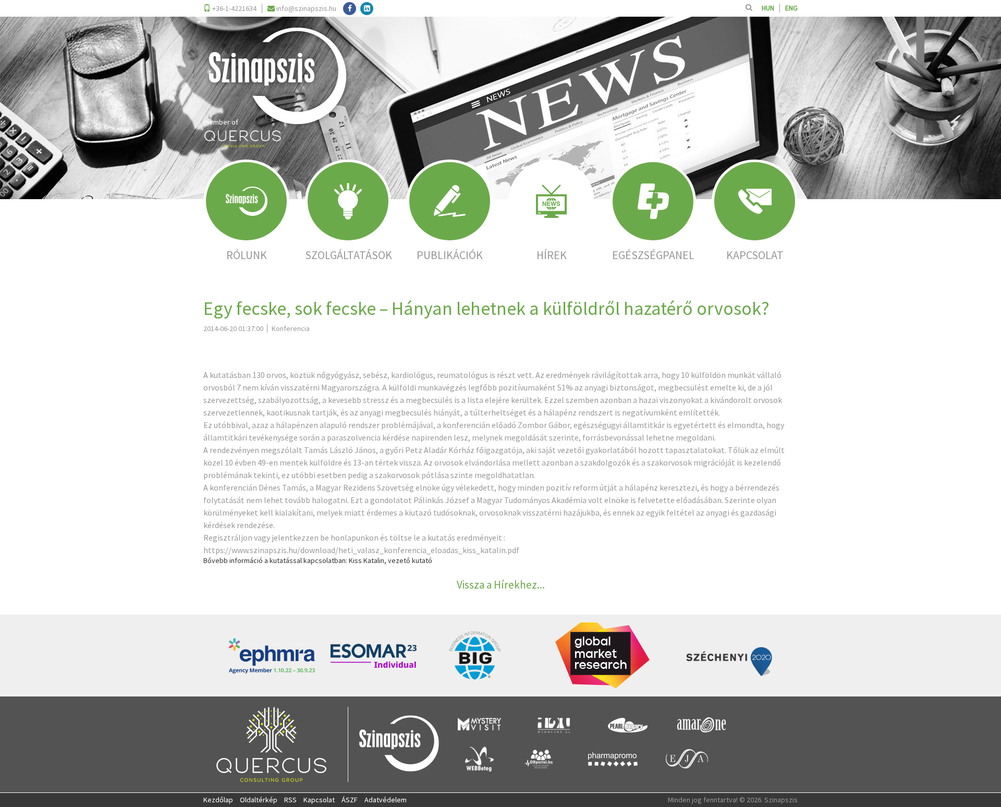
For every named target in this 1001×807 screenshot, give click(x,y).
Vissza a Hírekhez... (501, 585)
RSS (290, 799)
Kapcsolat (319, 799)
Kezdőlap (218, 799)
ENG (791, 8)
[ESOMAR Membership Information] (374, 656)
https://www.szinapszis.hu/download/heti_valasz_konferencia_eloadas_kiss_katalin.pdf (361, 550)
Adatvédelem (385, 799)
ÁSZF (349, 799)
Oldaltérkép (258, 799)
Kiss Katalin (366, 560)
